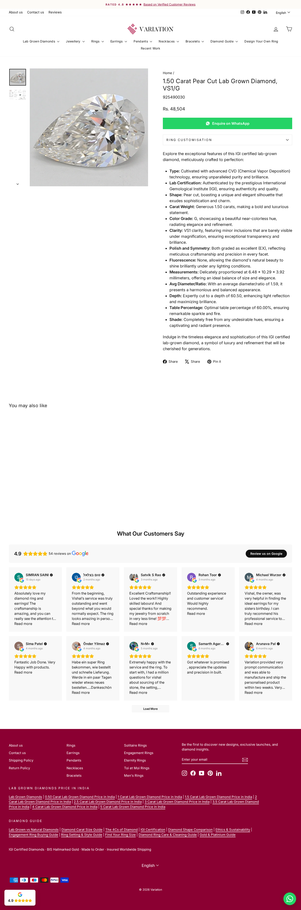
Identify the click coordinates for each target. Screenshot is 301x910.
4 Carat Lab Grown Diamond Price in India (64, 807)
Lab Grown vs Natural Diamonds (34, 830)
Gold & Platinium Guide (218, 835)
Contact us (35, 12)
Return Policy (19, 768)
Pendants (141, 41)
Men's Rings (133, 775)
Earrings (117, 41)
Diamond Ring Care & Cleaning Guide (168, 835)
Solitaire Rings (135, 745)
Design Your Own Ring (261, 41)
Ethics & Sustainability (233, 830)
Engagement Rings (138, 753)
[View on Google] (18, 577)
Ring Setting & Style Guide (81, 835)
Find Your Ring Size (120, 835)
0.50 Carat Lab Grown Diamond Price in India (80, 797)
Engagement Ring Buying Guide (33, 835)
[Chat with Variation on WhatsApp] (289, 898)
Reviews (55, 12)
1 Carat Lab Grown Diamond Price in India (150, 797)
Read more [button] (23, 623)
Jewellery (73, 41)
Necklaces (167, 41)
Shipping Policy (21, 760)
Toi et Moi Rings (136, 768)
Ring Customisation (189, 140)
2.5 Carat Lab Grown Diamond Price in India (108, 802)
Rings (95, 41)
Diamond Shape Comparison (190, 830)
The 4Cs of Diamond (121, 830)
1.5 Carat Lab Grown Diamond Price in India (218, 797)
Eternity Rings (135, 760)
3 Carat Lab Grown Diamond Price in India (177, 802)
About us (16, 12)
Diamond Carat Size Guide (81, 830)
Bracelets (193, 41)
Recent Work (150, 48)
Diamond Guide (222, 41)
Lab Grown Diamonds (39, 41)
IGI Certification (153, 830)
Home (167, 73)
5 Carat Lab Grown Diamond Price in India (132, 807)
